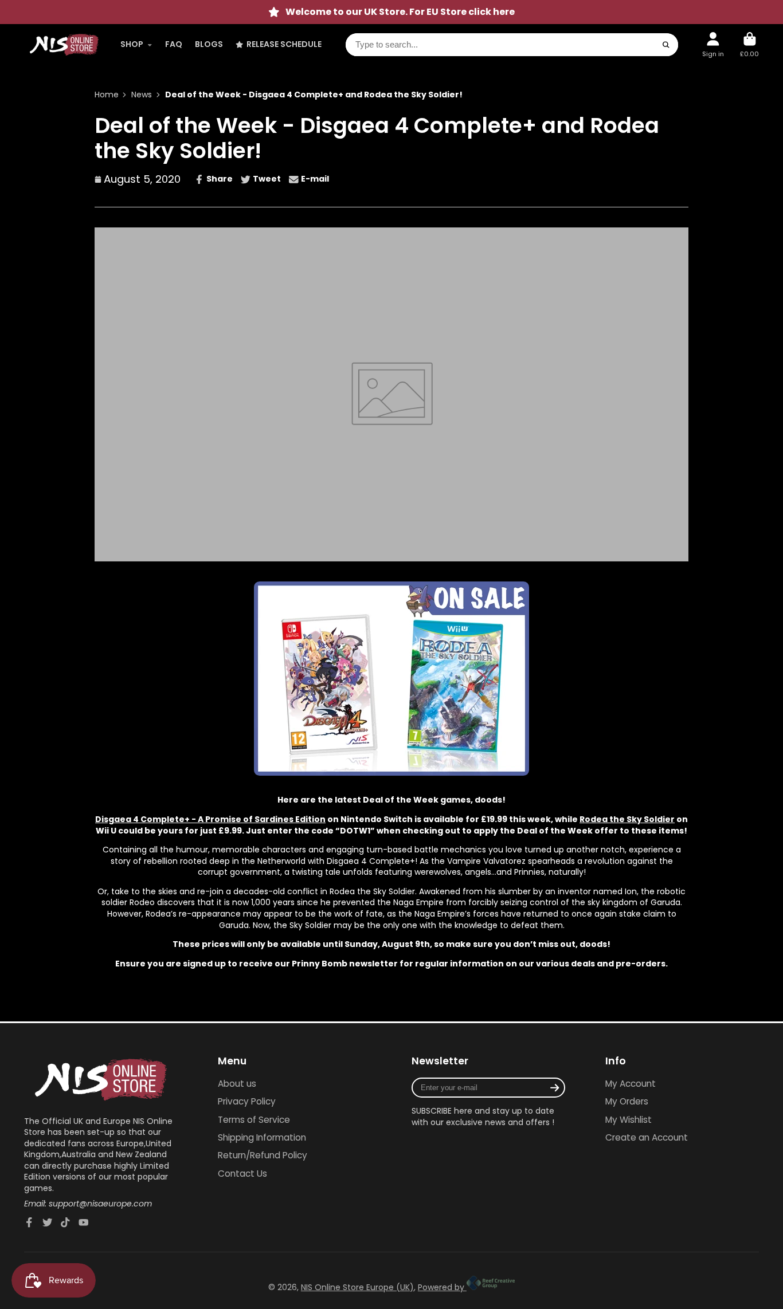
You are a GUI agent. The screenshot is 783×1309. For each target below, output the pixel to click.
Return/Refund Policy (262, 1155)
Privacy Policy (247, 1101)
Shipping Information (262, 1137)
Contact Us (242, 1174)
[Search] (666, 44)
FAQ (173, 44)
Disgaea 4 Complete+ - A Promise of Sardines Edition (210, 819)
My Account (630, 1084)
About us (237, 1084)
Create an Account (646, 1137)
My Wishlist (628, 1120)
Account (713, 44)
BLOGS (209, 44)
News (141, 94)
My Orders (626, 1101)
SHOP (131, 44)
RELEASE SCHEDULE (284, 44)
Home (107, 94)
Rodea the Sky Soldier (627, 819)
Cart (749, 44)
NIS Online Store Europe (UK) (357, 1287)
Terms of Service (254, 1120)
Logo (64, 44)
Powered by (442, 1287)
